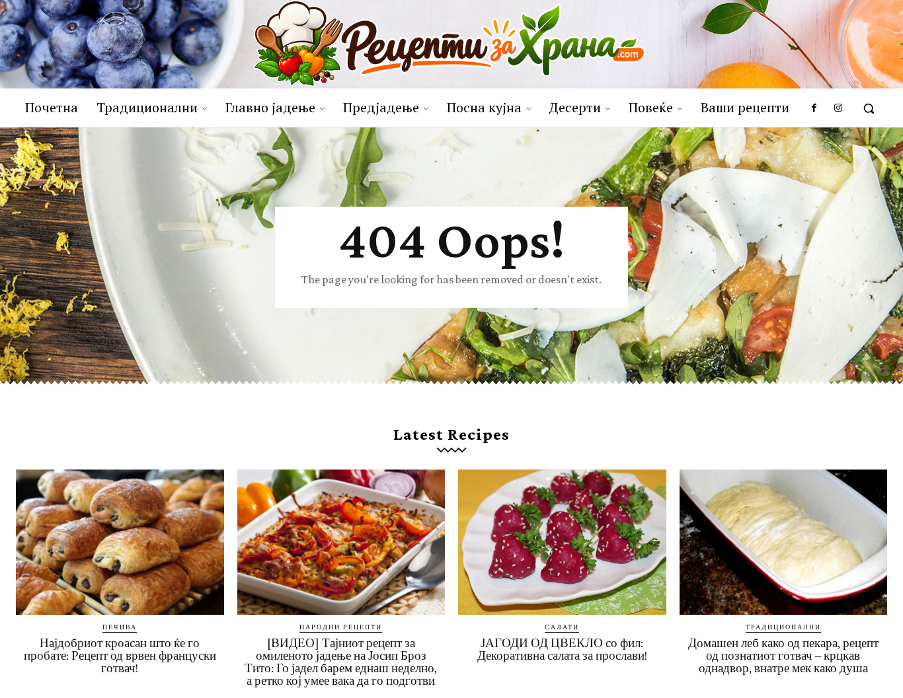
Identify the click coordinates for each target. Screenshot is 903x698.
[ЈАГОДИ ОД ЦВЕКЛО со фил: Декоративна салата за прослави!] (562, 542)
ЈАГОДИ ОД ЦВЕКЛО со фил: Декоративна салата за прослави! (562, 649)
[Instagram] (838, 108)
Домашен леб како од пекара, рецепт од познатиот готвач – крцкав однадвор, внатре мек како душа (783, 655)
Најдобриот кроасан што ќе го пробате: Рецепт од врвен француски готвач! (120, 655)
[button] (868, 108)
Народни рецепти (340, 627)
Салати (562, 627)
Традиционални (783, 627)
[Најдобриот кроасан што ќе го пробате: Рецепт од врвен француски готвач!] (120, 542)
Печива (119, 627)
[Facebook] (814, 108)
